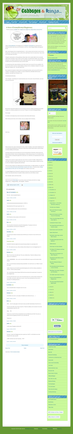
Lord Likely (50, 365)
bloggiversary (28, 29)
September (52, 198)
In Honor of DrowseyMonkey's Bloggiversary (19, 27)
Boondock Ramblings (52, 354)
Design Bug (59, 428)
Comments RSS (23, 22)
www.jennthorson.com (55, 69)
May (51, 292)
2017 (50, 165)
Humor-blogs (15, 180)
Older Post (42, 348)
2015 (50, 170)
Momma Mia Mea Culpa (53, 368)
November (52, 192)
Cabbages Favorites (53, 22)
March (51, 297)
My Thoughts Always (52, 399)
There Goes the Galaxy (52, 389)
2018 (50, 162)
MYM (8, 301)
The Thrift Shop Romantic (53, 339)
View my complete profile (52, 57)
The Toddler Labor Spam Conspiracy (57, 274)
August (51, 200)
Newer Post (7, 348)
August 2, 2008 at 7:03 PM (11, 298)
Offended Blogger (51, 375)
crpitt (8, 200)
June (51, 289)
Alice (8, 222)
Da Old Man (9, 284)
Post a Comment (25, 345)
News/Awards (42, 22)
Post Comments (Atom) (15, 351)
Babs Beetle (50, 349)
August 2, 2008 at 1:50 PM (11, 238)
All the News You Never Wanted (56, 246)
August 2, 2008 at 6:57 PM (11, 290)
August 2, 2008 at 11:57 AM (11, 211)
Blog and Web (50, 428)
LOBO (8, 323)
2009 (50, 184)
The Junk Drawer (51, 386)
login (66, 5)
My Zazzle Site (51, 370)
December (52, 189)
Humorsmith (50, 360)
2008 (50, 187)
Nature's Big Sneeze (54, 232)
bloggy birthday (33, 29)
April (51, 295)
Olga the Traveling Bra (29, 45)
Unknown (8, 252)
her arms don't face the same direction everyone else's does (20, 167)
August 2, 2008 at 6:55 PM (11, 282)
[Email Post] (21, 184)
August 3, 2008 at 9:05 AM (11, 341)
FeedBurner (60, 142)
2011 (50, 179)
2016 (50, 167)
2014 (50, 173)
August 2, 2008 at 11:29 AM (11, 197)
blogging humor (22, 29)
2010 (50, 181)
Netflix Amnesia (53, 243)
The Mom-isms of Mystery (55, 207)
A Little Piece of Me (52, 346)
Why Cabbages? (33, 22)
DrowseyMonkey (12, 45)
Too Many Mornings (52, 391)
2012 (50, 176)
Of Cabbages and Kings (29, 428)
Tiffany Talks (50, 407)
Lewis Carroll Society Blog (53, 362)
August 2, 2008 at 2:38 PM (11, 249)
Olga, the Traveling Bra (11, 192)
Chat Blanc (9, 231)
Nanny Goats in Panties (53, 373)
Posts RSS (14, 22)
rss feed (63, 5)
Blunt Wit (50, 352)
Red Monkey (50, 402)
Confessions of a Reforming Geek (54, 357)
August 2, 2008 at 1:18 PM (11, 229)
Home (7, 22)
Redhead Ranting (51, 381)
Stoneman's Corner (52, 404)
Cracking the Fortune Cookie (55, 222)
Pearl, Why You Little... (52, 378)
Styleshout (40, 428)
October (51, 195)
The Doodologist (51, 383)
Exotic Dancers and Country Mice (56, 229)
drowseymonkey (39, 29)
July (51, 286)
